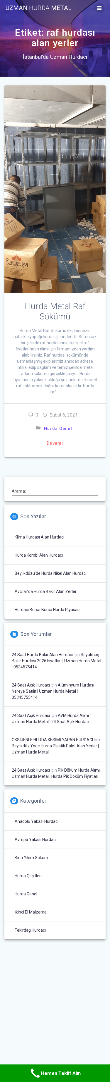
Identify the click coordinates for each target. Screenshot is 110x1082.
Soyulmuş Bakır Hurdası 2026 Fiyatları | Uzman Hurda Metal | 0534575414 (56, 660)
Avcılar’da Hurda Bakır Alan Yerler (46, 591)
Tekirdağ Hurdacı (30, 930)
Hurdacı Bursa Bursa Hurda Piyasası (47, 609)
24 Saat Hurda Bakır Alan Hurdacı (42, 654)
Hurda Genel (58, 428)
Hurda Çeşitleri (28, 875)
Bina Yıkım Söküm (31, 857)
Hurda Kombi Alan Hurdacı (39, 555)
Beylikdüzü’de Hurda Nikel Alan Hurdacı (51, 573)
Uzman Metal (39, 8)
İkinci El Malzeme (31, 912)
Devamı (55, 443)
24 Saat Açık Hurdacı (31, 685)
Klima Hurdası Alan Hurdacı (39, 537)
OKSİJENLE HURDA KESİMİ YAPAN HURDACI (52, 739)
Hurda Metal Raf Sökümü (55, 311)
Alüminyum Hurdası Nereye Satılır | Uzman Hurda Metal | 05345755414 (53, 691)
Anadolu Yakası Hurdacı (36, 821)
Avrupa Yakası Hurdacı (35, 839)
